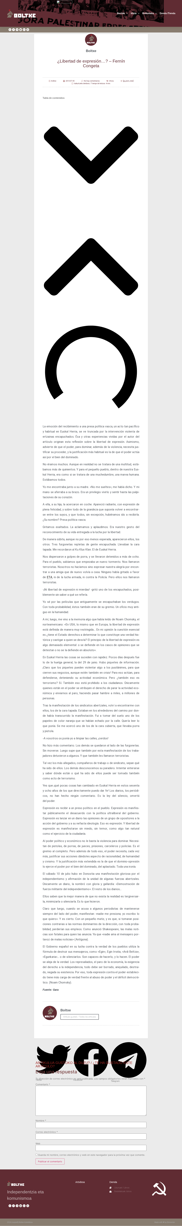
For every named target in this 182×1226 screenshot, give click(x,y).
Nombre (41, 1120)
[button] (91, 155)
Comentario (43, 1084)
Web (38, 1143)
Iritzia (133, 13)
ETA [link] (49, 577)
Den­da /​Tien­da (167, 13)
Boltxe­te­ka (148, 13)
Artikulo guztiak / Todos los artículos (79, 1017)
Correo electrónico (47, 1132)
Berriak (121, 13)
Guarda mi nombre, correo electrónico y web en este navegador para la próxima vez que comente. (91, 1155)
